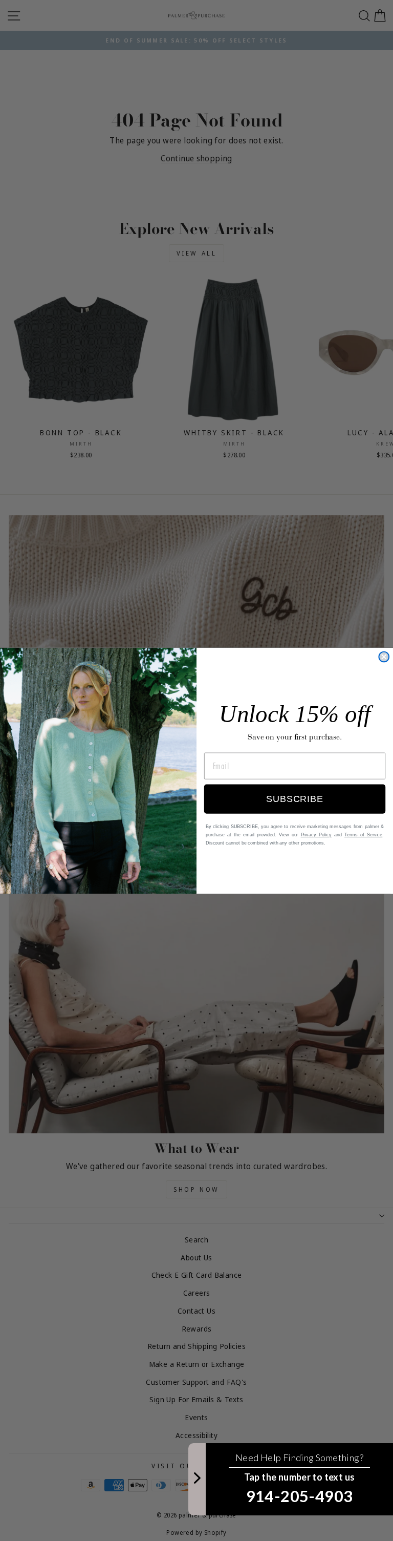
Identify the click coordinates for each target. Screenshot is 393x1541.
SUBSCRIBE (294, 799)
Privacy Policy (316, 834)
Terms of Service (363, 834)
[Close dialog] (384, 656)
